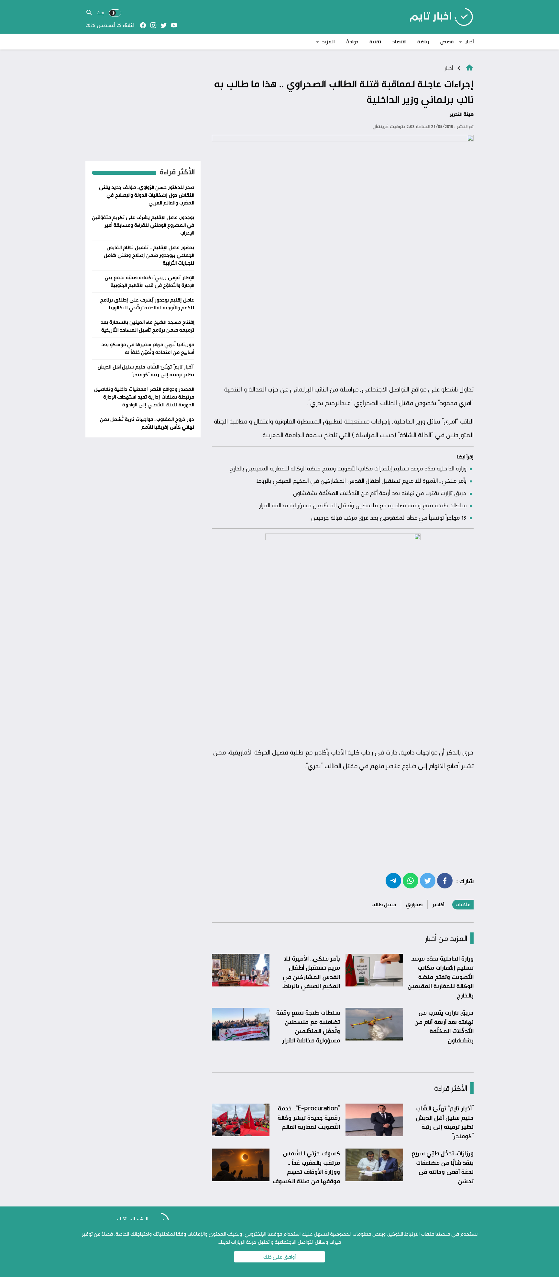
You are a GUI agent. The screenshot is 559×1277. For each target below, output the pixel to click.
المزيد (328, 41)
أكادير (438, 904)
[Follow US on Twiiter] (164, 25)
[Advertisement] (343, 332)
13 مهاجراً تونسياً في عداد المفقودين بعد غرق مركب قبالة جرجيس (388, 517)
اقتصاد (399, 41)
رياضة (423, 41)
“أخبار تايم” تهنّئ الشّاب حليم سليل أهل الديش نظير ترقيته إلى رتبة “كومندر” (445, 1122)
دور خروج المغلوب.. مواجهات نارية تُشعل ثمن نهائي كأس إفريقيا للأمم (147, 423)
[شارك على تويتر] (427, 880)
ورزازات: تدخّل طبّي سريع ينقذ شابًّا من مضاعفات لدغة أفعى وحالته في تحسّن (442, 1167)
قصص (447, 41)
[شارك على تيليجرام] (393, 880)
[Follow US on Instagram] (153, 25)
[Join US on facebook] (143, 25)
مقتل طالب (383, 904)
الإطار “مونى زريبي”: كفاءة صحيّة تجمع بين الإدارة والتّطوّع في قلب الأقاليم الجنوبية (149, 281)
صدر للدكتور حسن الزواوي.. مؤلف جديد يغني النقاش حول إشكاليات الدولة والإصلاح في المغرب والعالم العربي (146, 194)
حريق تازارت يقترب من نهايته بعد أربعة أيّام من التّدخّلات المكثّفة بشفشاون (379, 492)
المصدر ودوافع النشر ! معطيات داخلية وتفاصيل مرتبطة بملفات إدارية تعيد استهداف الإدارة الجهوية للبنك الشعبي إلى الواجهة (144, 396)
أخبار (469, 41)
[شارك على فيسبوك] (445, 880)
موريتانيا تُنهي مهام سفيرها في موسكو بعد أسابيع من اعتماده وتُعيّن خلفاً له (147, 348)
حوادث (351, 41)
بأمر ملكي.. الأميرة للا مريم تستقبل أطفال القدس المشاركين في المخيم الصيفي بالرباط (361, 480)
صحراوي (414, 904)
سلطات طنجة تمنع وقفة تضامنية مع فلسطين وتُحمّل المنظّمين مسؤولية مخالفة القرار (362, 505)
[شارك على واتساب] (410, 880)
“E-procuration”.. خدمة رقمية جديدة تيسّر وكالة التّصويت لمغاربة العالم (309, 1117)
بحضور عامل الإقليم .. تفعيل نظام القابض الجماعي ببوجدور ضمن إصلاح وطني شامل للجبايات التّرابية (149, 255)
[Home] (469, 67)
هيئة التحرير (462, 114)
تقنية (375, 41)
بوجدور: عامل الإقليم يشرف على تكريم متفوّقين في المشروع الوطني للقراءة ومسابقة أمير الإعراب (143, 225)
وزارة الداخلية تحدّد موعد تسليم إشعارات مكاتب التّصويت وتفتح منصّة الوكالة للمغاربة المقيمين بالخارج (347, 468)
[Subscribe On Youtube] (174, 25)
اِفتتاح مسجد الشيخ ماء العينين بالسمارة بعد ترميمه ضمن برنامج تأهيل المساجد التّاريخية (147, 326)
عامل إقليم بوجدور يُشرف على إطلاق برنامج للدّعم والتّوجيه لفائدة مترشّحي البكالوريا (147, 303)
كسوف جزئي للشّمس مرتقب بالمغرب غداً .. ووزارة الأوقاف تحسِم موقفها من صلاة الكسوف (306, 1167)
